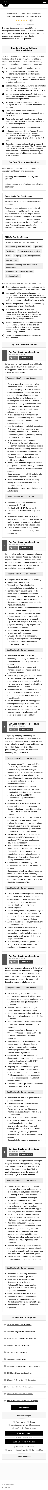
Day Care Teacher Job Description (19, 1325)
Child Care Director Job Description (19, 1373)
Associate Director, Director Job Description (22, 1401)
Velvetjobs (5, 4)
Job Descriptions (12, 13)
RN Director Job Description (17, 1352)
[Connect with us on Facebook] (2, 1487)
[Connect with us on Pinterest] (6, 1487)
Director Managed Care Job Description (21, 1332)
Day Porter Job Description (16, 1359)
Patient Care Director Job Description (20, 1394)
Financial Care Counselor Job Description (22, 1338)
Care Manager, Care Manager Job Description (23, 1366)
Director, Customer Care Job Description (21, 1380)
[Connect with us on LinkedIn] (9, 1487)
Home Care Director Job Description (20, 1387)
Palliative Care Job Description (18, 1345)
